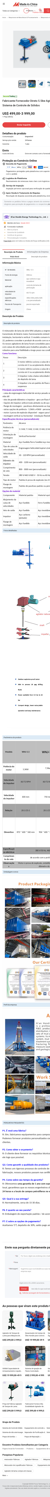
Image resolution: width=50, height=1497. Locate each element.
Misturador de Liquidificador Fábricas (18, 1465)
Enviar (24, 1288)
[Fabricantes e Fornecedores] (25, 4)
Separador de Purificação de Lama (36, 1432)
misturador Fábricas (12, 1459)
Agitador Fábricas (31, 1459)
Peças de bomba (8, 1436)
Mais (4, 1475)
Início (4, 17)
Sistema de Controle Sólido (12, 1428)
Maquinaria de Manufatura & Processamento (23, 17)
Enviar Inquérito (24, 125)
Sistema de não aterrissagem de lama (13, 1432)
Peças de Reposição (32, 1436)
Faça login (7, 241)
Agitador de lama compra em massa (18, 1471)
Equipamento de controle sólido (36, 1428)
